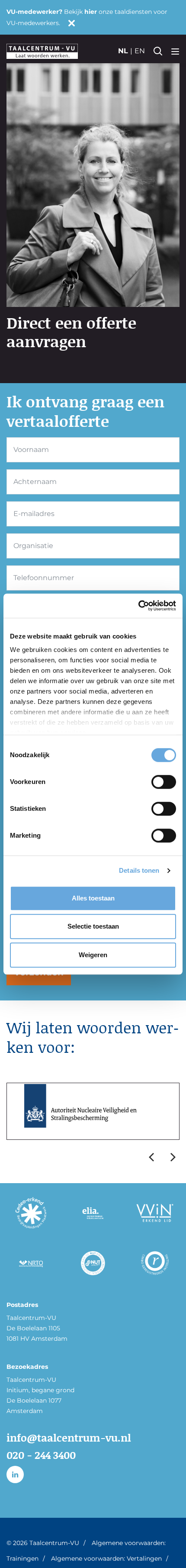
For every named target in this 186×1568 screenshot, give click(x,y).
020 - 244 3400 (41, 1455)
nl (123, 51)
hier (90, 12)
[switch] (163, 782)
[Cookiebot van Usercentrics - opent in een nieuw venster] (138, 605)
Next (173, 1157)
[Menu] (175, 51)
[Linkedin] (15, 1474)
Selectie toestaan (93, 926)
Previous (151, 1157)
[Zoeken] (158, 51)
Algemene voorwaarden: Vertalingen (106, 1558)
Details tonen (139, 870)
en (140, 51)
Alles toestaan (93, 898)
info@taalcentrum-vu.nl (68, 1437)
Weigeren (93, 954)
